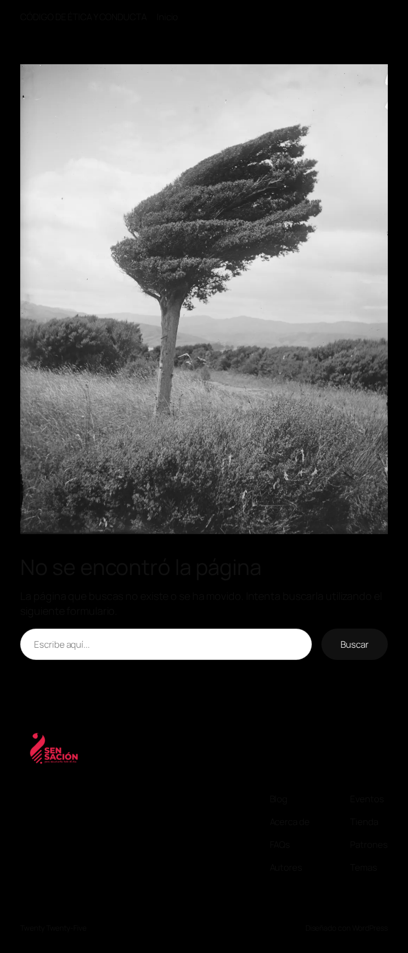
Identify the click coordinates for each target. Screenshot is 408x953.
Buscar (354, 644)
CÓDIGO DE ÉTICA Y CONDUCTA (83, 17)
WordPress (370, 928)
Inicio (167, 17)
